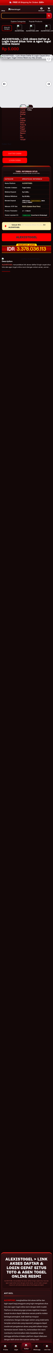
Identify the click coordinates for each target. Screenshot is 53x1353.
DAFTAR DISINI (14, 153)
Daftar (26, 1349)
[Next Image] (48, 84)
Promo (5, 1350)
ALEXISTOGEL (26, 237)
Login (16, 1350)
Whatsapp (37, 1350)
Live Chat (47, 1350)
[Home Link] (14, 9)
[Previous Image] (4, 84)
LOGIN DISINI (15, 160)
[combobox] (24, 15)
